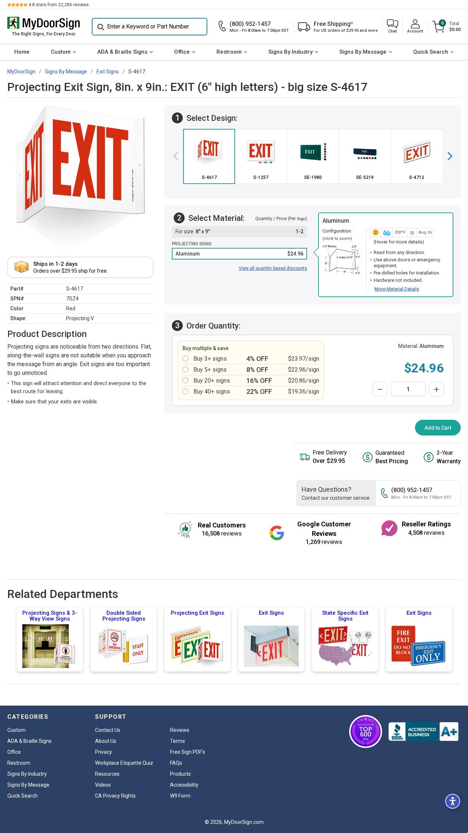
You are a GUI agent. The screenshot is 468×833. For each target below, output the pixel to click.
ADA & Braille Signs (122, 52)
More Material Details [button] (396, 289)
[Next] (447, 156)
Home (22, 52)
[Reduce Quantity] (380, 389)
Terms (177, 741)
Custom (61, 52)
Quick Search (430, 52)
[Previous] (178, 156)
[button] (392, 26)
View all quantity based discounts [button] (273, 268)
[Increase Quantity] (436, 389)
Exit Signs (271, 613)
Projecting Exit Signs (197, 613)
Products (180, 774)
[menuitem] (22, 52)
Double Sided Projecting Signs (123, 616)
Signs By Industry (290, 52)
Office (182, 52)
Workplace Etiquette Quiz (124, 763)
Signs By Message (362, 52)
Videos (103, 785)
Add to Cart (437, 428)
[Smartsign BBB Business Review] (423, 731)
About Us (105, 741)
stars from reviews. (59, 4)
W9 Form (180, 796)
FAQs (176, 763)
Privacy (103, 752)
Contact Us (107, 730)
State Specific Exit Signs (345, 616)
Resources (107, 774)
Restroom (229, 52)
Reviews (179, 730)
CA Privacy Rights (115, 796)
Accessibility (184, 785)
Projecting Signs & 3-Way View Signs (49, 616)
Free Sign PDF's (187, 752)
